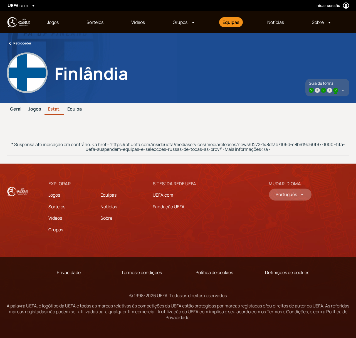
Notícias (108, 207)
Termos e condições (141, 272)
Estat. (54, 109)
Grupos (55, 230)
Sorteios (56, 207)
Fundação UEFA (168, 207)
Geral (15, 109)
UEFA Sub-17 (18, 22)
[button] (183, 22)
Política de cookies (214, 272)
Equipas (108, 195)
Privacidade (69, 272)
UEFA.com (163, 195)
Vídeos (55, 218)
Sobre (106, 218)
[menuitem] (59, 22)
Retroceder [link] (22, 43)
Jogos (34, 109)
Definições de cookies (287, 272)
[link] (52, 22)
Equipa (74, 109)
